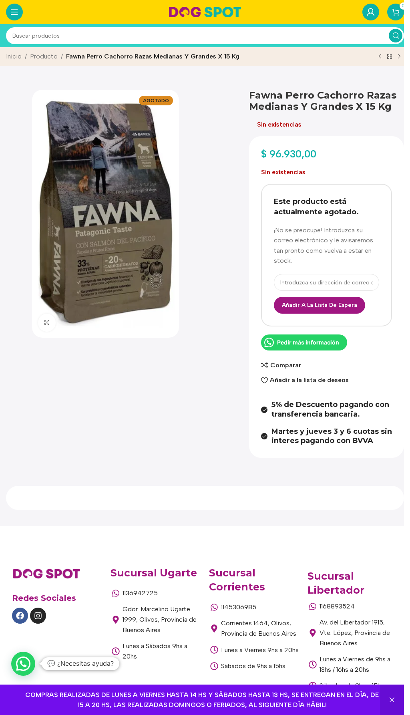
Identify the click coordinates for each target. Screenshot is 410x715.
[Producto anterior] (380, 57)
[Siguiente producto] (399, 57)
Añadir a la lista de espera (319, 305)
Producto (44, 56)
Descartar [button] (392, 700)
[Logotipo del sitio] (205, 11)
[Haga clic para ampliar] (47, 323)
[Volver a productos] (389, 57)
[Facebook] (20, 616)
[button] (23, 664)
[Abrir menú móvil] (14, 12)
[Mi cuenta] (370, 12)
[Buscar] (395, 35)
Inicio (14, 56)
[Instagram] (38, 616)
